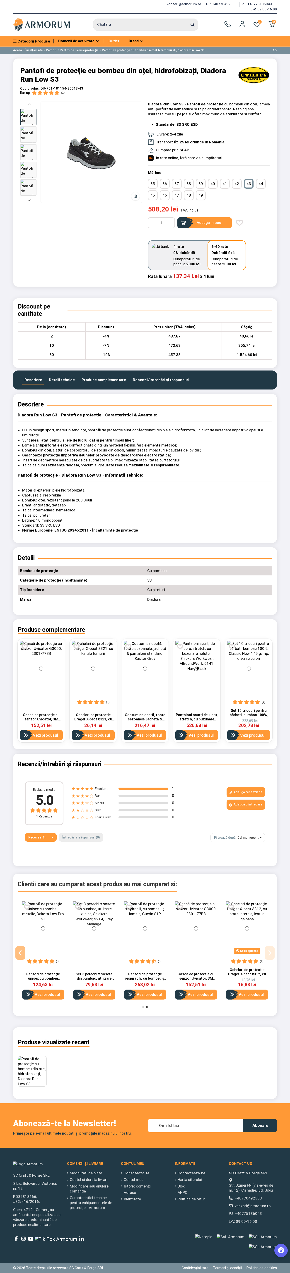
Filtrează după (225, 837)
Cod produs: (30, 88)
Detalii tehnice (62, 380)
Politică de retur (191, 1199)
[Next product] (276, 50)
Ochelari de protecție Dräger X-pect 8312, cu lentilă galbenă (247, 974)
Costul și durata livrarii (89, 1179)
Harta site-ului (190, 1179)
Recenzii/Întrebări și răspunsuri (161, 380)
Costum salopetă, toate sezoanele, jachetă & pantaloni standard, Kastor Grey (145, 721)
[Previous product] (274, 50)
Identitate (132, 1199)
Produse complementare (104, 380)
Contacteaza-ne (191, 1173)
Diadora (154, 599)
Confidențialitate (195, 1268)
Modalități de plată (86, 1173)
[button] (28, 117)
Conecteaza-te (136, 1173)
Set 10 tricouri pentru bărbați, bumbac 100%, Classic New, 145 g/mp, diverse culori (248, 717)
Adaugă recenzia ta (247, 792)
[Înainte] (29, 200)
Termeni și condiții (227, 1268)
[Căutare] (192, 25)
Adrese (130, 1192)
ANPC (182, 1192)
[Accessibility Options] (281, 1250)
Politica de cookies (261, 1268)
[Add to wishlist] (239, 222)
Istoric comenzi (137, 1186)
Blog (181, 1186)
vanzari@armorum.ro (184, 4)
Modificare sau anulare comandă (89, 1188)
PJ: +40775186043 (257, 4)
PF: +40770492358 (221, 4)
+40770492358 (248, 1198)
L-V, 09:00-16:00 (264, 9)
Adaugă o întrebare (247, 804)
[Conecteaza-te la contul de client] (242, 24)
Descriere (33, 380)
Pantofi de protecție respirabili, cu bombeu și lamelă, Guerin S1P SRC (145, 978)
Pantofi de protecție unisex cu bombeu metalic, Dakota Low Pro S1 (43, 980)
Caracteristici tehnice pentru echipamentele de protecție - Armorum (91, 1202)
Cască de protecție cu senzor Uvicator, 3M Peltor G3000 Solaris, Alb (41, 719)
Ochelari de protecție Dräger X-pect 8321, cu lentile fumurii (93, 719)
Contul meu (133, 1179)
